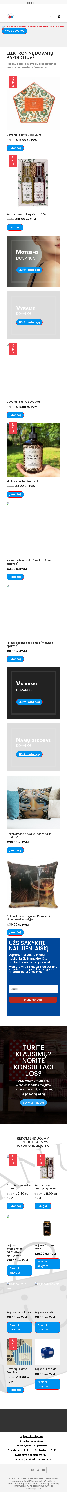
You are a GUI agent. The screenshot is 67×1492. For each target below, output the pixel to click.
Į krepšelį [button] (15, 148)
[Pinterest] (38, 1470)
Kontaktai (40, 1450)
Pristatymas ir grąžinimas (31, 1445)
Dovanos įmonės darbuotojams (32, 1459)
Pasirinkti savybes (15, 1270)
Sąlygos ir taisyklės (31, 1436)
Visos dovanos (14, 31)
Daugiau (14, 227)
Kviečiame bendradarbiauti (31, 1454)
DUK (53, 1450)
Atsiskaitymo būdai (31, 1441)
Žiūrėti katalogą (29, 270)
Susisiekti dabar (33, 1102)
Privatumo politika (19, 1450)
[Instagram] (32, 1470)
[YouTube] (43, 1470)
